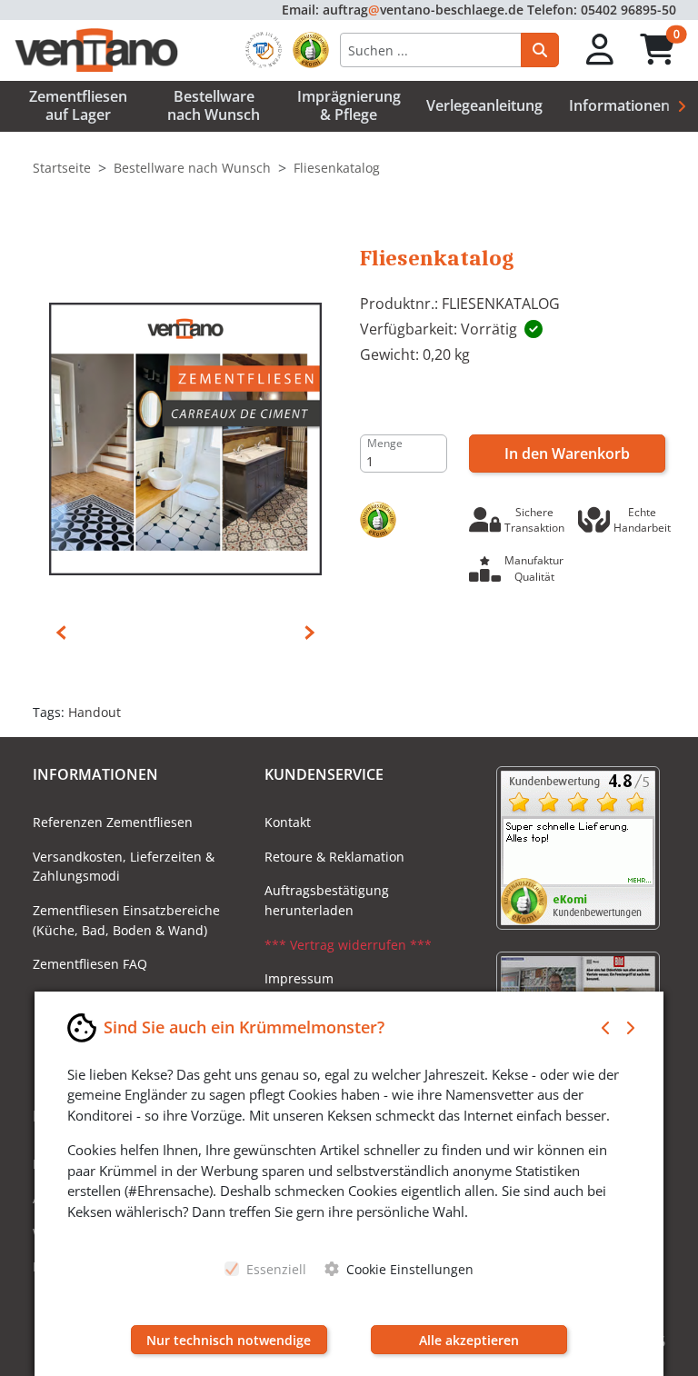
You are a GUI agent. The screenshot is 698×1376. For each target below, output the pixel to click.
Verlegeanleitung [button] (484, 105)
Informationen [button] (619, 105)
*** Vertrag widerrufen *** (348, 944)
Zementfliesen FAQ (90, 963)
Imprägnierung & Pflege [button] (349, 105)
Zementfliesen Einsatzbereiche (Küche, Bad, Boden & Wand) (126, 920)
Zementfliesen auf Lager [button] (78, 105)
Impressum (299, 978)
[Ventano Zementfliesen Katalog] (185, 437)
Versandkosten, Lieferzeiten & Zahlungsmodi (123, 866)
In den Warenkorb (567, 454)
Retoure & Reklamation (334, 856)
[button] (600, 50)
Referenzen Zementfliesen (113, 822)
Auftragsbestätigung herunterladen (326, 900)
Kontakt (287, 822)
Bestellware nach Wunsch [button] (213, 105)
